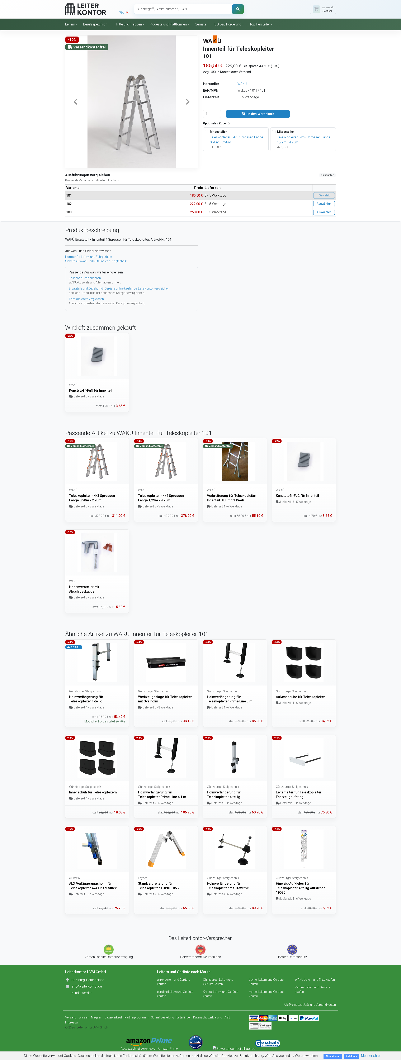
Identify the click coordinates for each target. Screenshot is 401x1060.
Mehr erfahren (371, 1056)
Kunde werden (81, 993)
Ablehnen (351, 1056)
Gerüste (200, 24)
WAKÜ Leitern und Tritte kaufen (315, 979)
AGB (227, 1017)
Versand (70, 1017)
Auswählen (324, 203)
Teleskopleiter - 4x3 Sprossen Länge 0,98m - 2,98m (236, 139)
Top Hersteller (260, 24)
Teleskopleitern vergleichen (86, 299)
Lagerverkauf (113, 1017)
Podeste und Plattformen (168, 24)
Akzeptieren (333, 1056)
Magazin (96, 1017)
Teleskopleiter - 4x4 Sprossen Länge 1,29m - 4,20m (303, 139)
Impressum (72, 1022)
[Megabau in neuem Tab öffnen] (121, 12)
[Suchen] (238, 9)
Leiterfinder (183, 1017)
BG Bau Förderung (227, 24)
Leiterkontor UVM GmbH (92, 1027)
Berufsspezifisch (95, 24)
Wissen (84, 1017)
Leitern (70, 24)
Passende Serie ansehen (85, 278)
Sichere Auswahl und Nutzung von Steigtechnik (96, 261)
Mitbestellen (218, 131)
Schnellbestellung (162, 1017)
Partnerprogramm (136, 1017)
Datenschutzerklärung (207, 1017)
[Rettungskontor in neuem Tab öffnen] (127, 12)
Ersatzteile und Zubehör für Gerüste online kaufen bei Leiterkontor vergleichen (119, 288)
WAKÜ (242, 84)
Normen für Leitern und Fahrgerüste (88, 256)
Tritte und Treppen (129, 24)
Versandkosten (326, 1004)
